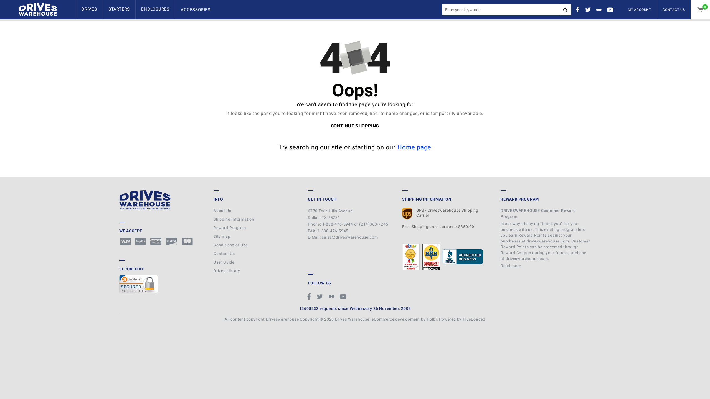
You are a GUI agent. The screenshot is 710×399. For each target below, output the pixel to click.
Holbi (432, 319)
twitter (588, 9)
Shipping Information (234, 219)
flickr (599, 10)
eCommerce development (396, 319)
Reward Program (230, 228)
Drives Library (227, 270)
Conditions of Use (231, 245)
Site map (222, 236)
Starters (119, 9)
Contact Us (674, 10)
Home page (414, 147)
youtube (611, 9)
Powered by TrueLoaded (462, 319)
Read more (511, 266)
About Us (222, 210)
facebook (578, 9)
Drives (89, 9)
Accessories (196, 9)
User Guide (224, 262)
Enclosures (155, 9)
